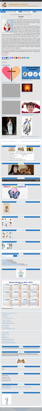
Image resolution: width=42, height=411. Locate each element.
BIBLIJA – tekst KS (5, 334)
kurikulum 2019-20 (5, 314)
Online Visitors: (5, 375)
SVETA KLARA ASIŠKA (6, 261)
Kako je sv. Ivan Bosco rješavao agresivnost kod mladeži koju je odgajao (30, 114)
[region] (21, 153)
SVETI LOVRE (4, 260)
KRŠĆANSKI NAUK (5, 337)
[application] (21, 180)
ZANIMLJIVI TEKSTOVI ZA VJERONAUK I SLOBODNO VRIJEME (24, 14)
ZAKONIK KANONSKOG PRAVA (8, 341)
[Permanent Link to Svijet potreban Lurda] (11, 126)
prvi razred (5, 316)
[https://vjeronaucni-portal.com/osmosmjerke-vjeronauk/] (7, 226)
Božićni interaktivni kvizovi (27, 80)
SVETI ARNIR (4, 259)
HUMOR (21, 346)
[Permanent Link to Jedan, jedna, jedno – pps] (31, 88)
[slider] (38, 180)
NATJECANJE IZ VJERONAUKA (21, 269)
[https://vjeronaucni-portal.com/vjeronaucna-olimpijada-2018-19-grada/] (21, 273)
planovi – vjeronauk (7, 320)
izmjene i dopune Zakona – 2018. (9, 328)
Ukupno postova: (5, 380)
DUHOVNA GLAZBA (21, 178)
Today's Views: (5, 377)
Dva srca (21, 16)
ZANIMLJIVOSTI (21, 352)
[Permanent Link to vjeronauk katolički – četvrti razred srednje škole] (11, 90)
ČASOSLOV (4, 336)
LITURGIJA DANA (5, 332)
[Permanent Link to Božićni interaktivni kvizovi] (31, 72)
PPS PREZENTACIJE (21, 184)
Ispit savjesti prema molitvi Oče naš (9, 82)
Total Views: (4, 378)
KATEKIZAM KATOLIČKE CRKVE (8, 339)
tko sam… (21, 392)
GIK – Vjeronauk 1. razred (8, 318)
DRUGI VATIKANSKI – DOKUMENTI (9, 342)
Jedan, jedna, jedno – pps (26, 92)
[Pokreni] (3, 180)
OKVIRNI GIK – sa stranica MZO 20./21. (9, 313)
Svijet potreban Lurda (6, 136)
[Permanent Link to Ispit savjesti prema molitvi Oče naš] (11, 73)
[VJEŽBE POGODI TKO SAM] (6, 213)
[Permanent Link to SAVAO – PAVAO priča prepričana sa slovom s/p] (31, 126)
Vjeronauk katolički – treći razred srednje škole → (31, 141)
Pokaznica (4, 115)
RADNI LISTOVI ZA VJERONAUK (21, 146)
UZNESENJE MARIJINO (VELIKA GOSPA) (10, 263)
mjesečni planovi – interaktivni (9, 323)
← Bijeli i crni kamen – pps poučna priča (9, 141)
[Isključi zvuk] (35, 180)
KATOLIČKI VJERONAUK (14, 14)
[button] (3, 58)
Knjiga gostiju (21, 384)
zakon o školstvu (5, 327)
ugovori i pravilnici (5, 325)
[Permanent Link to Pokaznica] (11, 108)
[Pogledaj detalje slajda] (21, 153)
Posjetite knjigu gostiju (6, 388)
